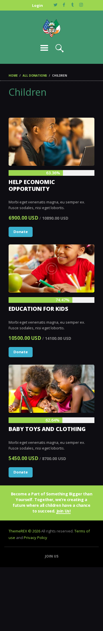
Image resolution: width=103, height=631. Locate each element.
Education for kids (38, 308)
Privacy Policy (35, 537)
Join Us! (63, 511)
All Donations (35, 75)
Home (13, 75)
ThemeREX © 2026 (24, 531)
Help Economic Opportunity (32, 185)
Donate (20, 231)
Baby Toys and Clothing (47, 429)
